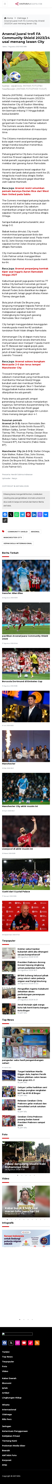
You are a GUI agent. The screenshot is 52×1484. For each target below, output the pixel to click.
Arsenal (35, 532)
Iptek (5, 1388)
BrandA (6, 1450)
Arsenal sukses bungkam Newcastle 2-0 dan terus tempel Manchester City (23, 364)
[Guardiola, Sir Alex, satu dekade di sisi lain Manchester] (26, 746)
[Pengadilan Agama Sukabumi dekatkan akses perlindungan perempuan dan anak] (9, 992)
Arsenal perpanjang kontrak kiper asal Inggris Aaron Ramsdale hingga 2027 (25, 271)
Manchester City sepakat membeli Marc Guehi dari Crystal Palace (24, 890)
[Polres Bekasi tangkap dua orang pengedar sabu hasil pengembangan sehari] (26, 1042)
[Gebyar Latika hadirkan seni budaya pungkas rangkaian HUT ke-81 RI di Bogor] (9, 1091)
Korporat (6, 1460)
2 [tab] (22, 1175)
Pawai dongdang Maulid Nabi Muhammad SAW (25, 1165)
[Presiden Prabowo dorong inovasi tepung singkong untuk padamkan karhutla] (9, 966)
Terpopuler (8, 940)
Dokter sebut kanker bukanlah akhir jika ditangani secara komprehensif (33, 952)
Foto (4, 1134)
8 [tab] (36, 1219)
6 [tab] (28, 1219)
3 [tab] (26, 1175)
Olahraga (21, 18)
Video (5, 1178)
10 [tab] (44, 1219)
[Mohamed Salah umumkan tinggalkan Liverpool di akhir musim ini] (26, 831)
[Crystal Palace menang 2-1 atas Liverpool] (25, 916)
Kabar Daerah (9, 1378)
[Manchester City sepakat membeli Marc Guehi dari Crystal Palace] (26, 874)
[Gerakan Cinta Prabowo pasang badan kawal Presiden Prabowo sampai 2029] (9, 1120)
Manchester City (13, 537)
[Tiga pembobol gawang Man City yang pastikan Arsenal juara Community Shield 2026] (26, 618)
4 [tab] (30, 1175)
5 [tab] (34, 1175)
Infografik (8, 1223)
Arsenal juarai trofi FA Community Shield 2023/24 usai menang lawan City (24, 22)
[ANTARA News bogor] (29, 4)
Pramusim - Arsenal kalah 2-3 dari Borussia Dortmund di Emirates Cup (22, 680)
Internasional (9, 1409)
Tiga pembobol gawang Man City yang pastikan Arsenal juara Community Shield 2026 (25, 636)
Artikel (5, 1393)
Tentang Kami (9, 1441)
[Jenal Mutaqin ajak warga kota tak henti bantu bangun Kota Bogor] (9, 1008)
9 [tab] (40, 1219)
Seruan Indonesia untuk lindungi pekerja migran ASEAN (21, 1308)
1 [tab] (17, 1175)
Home (10, 18)
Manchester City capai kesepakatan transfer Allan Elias (22, 591)
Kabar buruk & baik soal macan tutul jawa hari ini (22, 1209)
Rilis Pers (7, 1419)
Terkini (5, 1352)
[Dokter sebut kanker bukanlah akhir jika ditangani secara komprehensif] (9, 953)
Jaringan (6, 1426)
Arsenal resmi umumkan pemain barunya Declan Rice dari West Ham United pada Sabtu (25, 191)
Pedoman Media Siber (13, 1445)
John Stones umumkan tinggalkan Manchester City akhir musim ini (21, 805)
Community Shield (18, 532)
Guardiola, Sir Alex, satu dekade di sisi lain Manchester (25, 762)
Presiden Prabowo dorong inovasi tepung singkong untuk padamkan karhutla (31, 965)
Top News (8, 1020)
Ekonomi (6, 1383)
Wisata (5, 1405)
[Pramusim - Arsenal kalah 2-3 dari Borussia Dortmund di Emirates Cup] (26, 663)
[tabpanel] (26, 1157)
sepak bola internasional (18, 543)
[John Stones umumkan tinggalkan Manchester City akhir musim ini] (26, 788)
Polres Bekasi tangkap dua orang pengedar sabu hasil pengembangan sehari (23, 1060)
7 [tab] (32, 1219)
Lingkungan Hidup (11, 1397)
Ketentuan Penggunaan (15, 1431)
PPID (4, 1465)
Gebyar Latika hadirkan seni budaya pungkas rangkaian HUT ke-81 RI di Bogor (32, 1090)
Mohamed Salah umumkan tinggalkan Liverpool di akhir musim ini (23, 847)
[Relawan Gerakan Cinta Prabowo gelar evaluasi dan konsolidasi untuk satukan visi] (9, 1104)
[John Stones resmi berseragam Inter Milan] (26, 706)
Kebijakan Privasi (11, 1436)
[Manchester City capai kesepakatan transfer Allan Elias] (26, 575)
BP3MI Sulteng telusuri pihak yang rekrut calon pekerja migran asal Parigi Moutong (33, 978)
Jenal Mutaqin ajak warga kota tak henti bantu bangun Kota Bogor (33, 1007)
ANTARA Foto (9, 1455)
